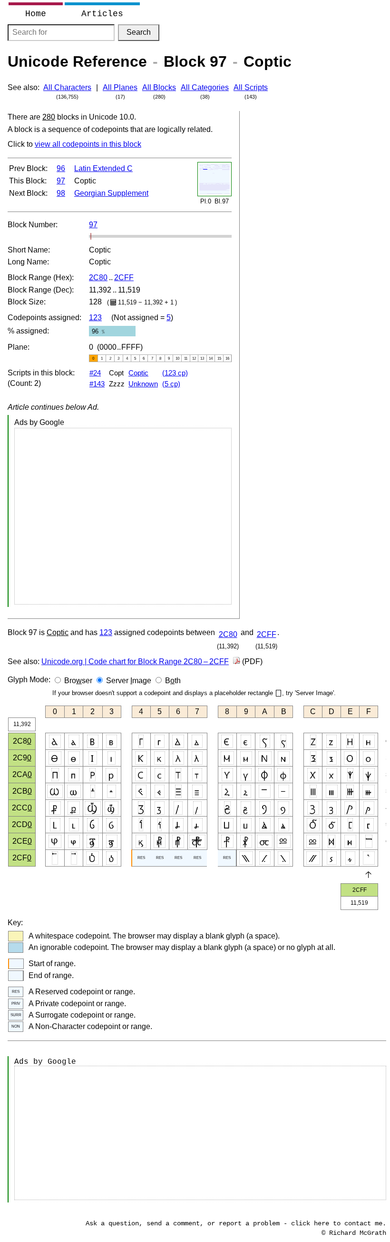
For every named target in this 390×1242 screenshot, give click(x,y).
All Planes (120, 87)
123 (95, 317)
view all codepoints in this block (88, 144)
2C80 (98, 277)
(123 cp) (175, 373)
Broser (78, 681)
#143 (97, 384)
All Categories (205, 87)
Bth (173, 681)
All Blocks (159, 87)
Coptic (138, 373)
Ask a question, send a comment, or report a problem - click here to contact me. (236, 1223)
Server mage (128, 681)
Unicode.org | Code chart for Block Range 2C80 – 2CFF (135, 661)
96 (61, 168)
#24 (95, 373)
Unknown (143, 384)
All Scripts (251, 87)
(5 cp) (171, 384)
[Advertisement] (123, 516)
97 (61, 181)
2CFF (124, 277)
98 (61, 193)
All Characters (67, 87)
